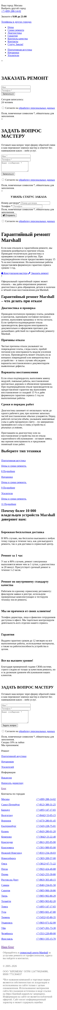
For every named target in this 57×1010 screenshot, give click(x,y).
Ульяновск (7, 922)
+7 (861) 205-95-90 (46, 842)
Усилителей (7, 767)
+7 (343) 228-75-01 (46, 826)
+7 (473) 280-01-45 (46, 820)
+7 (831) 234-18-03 (46, 853)
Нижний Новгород (11, 853)
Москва (5, 799)
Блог (3, 788)
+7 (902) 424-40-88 (46, 869)
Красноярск (7, 847)
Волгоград (7, 815)
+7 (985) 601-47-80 (46, 912)
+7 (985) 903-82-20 (46, 901)
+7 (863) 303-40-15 (46, 879)
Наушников (7, 761)
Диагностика (15, 33)
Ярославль (7, 938)
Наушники (13, 52)
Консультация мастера (15, 273)
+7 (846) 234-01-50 (46, 885)
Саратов (5, 890)
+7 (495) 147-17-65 (46, 810)
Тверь (4, 896)
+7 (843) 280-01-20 (46, 831)
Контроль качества (18, 38)
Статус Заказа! (15, 44)
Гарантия (13, 35)
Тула (3, 912)
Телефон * (6, 206)
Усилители (13, 55)
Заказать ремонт (40, 273)
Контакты (13, 41)
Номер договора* (10, 203)
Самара (5, 885)
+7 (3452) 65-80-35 (46, 917)
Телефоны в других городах (16, 22)
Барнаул (5, 810)
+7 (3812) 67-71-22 (46, 863)
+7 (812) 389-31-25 (46, 804)
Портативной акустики (13, 756)
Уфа (3, 928)
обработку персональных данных (37, 108)
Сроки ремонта (16, 30)
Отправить (10, 215)
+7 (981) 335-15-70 (46, 938)
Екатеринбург (8, 826)
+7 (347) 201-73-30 (46, 928)
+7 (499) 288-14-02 (11, 11)
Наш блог (7, 947)
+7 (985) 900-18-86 (46, 890)
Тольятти (6, 901)
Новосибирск (8, 858)
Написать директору (12, 783)
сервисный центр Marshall (34, 952)
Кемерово (6, 836)
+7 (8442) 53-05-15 (46, 815)
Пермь (4, 874)
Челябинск (7, 933)
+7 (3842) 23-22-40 (46, 836)
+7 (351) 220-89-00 (46, 933)
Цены (11, 27)
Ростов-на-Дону (10, 879)
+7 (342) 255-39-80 (46, 874)
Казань (5, 831)
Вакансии (6, 777)
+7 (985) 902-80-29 (46, 896)
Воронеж (6, 820)
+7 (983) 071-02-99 (46, 922)
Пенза (4, 869)
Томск (4, 906)
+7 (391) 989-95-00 (46, 847)
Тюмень (5, 917)
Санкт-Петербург (10, 804)
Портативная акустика (20, 49)
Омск (4, 863)
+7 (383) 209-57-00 (46, 858)
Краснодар (7, 842)
